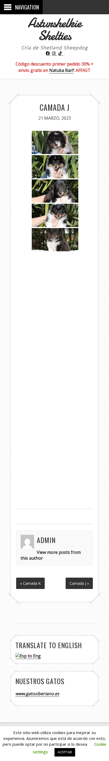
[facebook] (48, 53)
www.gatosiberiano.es (37, 694)
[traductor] (28, 656)
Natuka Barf (61, 70)
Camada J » (79, 583)
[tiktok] (60, 53)
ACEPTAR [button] (65, 752)
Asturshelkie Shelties (54, 29)
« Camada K (30, 583)
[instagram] (54, 53)
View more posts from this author (51, 555)
